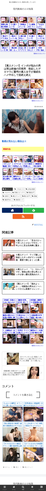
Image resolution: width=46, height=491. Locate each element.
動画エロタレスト (40, 53)
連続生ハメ (19, 200)
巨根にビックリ (19, 192)
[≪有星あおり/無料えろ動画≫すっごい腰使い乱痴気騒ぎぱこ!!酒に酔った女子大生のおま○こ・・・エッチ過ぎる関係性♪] (23, 83)
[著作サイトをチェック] (12, 210)
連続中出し (8, 200)
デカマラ (7, 192)
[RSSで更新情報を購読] (23, 216)
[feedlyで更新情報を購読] (33, 210)
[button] (41, 372)
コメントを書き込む (23, 395)
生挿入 (7, 196)
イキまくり (20, 189)
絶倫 (35, 196)
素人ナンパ (8, 189)
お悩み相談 (31, 189)
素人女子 (27, 196)
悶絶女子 (31, 192)
